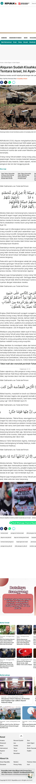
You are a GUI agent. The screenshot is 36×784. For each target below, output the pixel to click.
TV (1, 753)
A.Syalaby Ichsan (22, 78)
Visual (15, 751)
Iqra (15, 743)
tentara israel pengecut (7, 541)
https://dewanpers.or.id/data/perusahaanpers (15, 774)
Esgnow (2, 751)
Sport (28, 745)
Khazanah (3, 743)
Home (1, 62)
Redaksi (16, 762)
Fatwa (20, 42)
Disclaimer (3, 764)
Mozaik (25, 42)
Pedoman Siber (31, 762)
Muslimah (32, 42)
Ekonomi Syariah (15, 38)
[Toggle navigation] (2, 3)
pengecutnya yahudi (6, 546)
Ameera (2, 740)
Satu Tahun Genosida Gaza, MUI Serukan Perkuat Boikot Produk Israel (24, 176)
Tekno (15, 748)
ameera (4, 38)
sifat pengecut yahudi (21, 546)
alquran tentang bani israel (21, 537)
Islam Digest (8, 62)
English (29, 751)
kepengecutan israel (22, 541)
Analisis (16, 745)
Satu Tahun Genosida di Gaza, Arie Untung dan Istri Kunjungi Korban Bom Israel (7, 176)
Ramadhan (17, 753)
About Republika (5, 762)
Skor (28, 740)
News (1, 745)
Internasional (3, 748)
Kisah (15, 42)
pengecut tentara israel (17, 533)
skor (25, 38)
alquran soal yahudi (6, 537)
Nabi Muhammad (6, 42)
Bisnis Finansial (31, 748)
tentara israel (4, 533)
